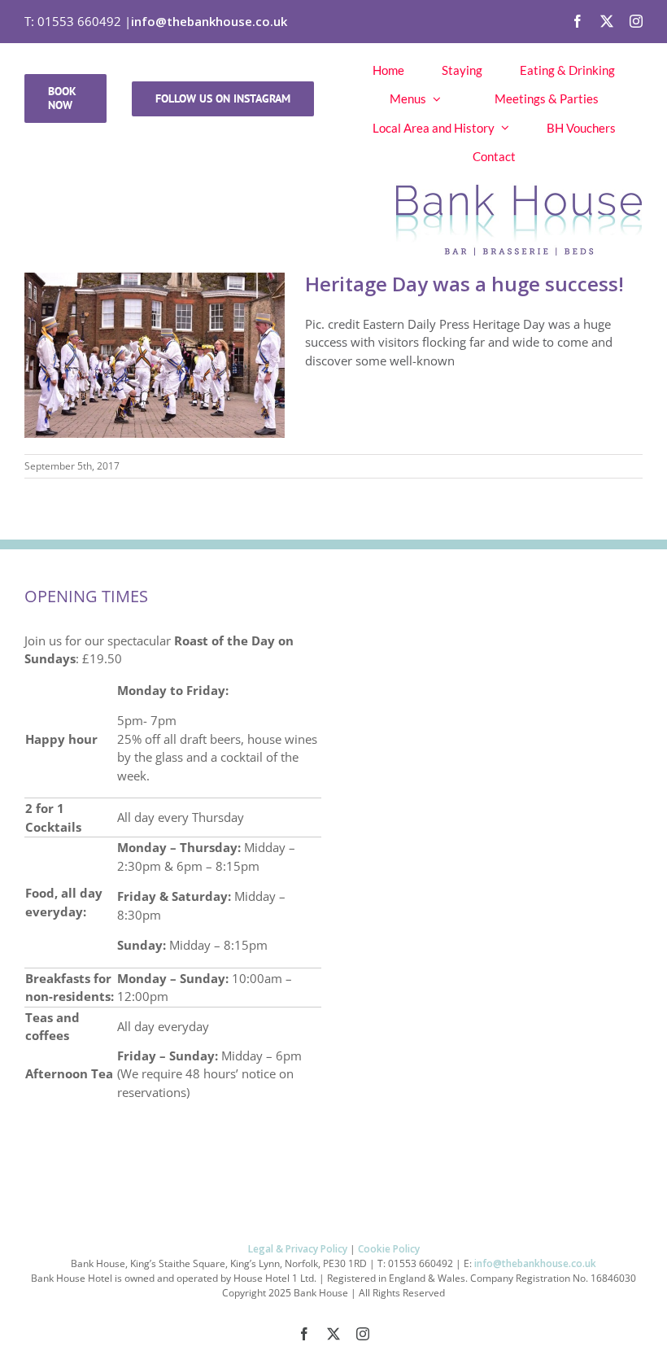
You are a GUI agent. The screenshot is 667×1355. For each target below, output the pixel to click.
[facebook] (577, 21)
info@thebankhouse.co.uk (209, 21)
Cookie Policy (389, 1249)
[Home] (333, 215)
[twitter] (606, 21)
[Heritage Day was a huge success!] (154, 355)
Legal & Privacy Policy (297, 1249)
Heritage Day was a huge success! (464, 283)
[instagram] (636, 21)
